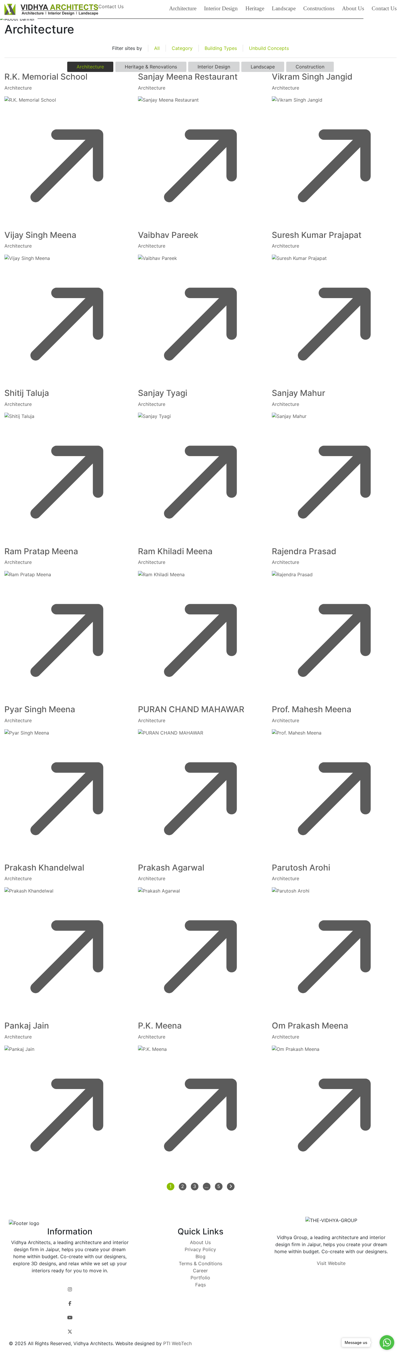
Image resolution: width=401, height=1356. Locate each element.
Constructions (318, 8)
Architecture (182, 8)
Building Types (221, 48)
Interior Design (221, 8)
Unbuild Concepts (269, 48)
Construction (310, 67)
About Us (353, 8)
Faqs (200, 1285)
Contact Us (384, 8)
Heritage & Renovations (151, 67)
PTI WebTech (177, 1343)
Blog (200, 1256)
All (157, 48)
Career (200, 1270)
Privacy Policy (200, 1249)
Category (182, 48)
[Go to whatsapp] (387, 1342)
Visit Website (331, 1263)
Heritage (254, 8)
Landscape (284, 8)
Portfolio (200, 1278)
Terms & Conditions (200, 1263)
